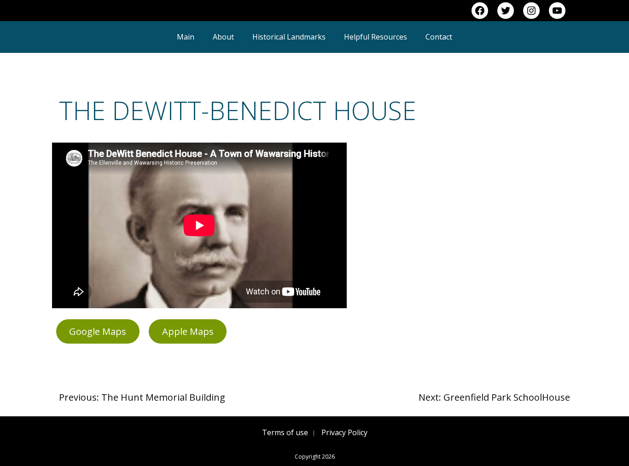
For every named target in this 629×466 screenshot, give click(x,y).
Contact (438, 37)
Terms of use (285, 432)
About (223, 37)
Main (185, 37)
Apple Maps (188, 331)
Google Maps (97, 331)
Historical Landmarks (289, 37)
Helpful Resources (375, 37)
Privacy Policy (344, 432)
